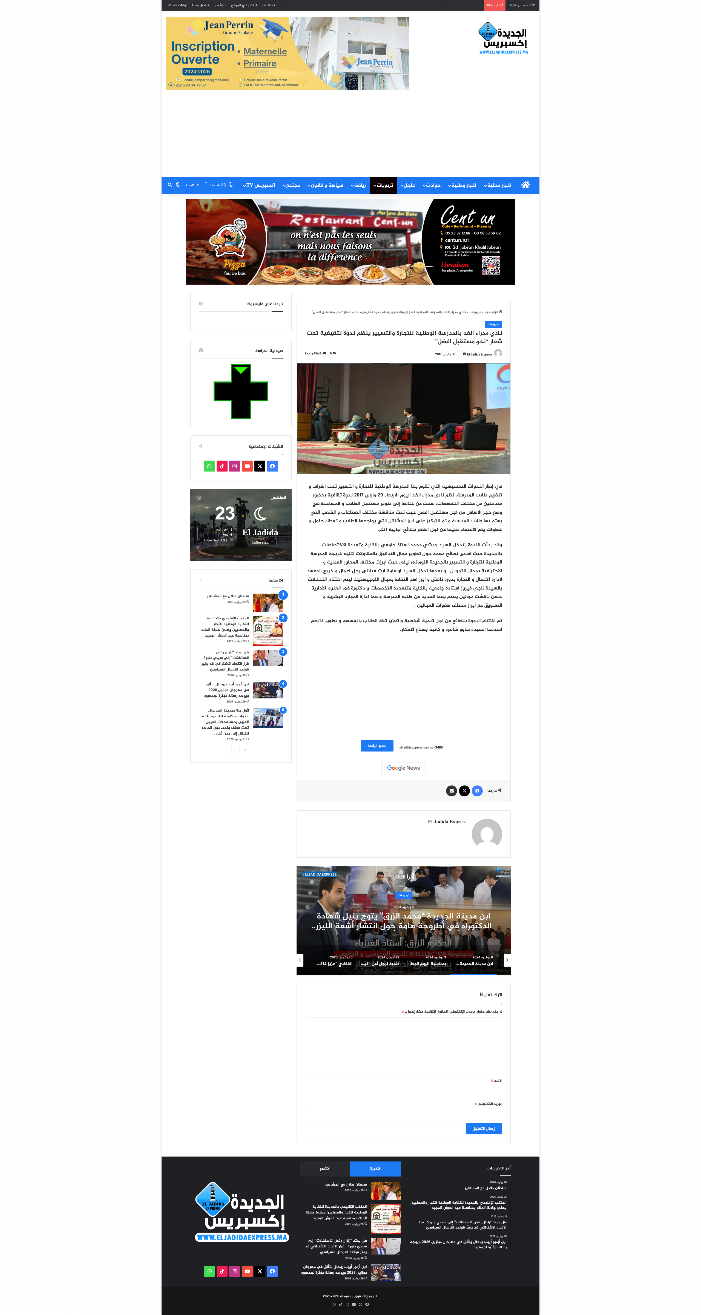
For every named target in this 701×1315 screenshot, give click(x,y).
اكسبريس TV (260, 185)
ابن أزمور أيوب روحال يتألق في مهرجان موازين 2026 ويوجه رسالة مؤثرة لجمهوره (226, 690)
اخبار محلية (499, 185)
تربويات (385, 185)
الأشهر (325, 1169)
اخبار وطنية (464, 185)
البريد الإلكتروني (488, 1104)
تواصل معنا (200, 5)
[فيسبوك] (477, 790)
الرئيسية (492, 312)
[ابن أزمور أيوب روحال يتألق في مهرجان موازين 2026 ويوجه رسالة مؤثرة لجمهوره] (268, 690)
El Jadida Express (479, 354)
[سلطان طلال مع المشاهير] (268, 603)
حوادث (433, 185)
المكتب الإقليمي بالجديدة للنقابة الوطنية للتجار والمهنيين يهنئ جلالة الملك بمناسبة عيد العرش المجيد (225, 627)
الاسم (496, 1081)
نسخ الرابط (377, 746)
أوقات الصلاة (177, 5)
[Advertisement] (350, 136)
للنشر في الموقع (244, 5)
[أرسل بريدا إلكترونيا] (464, 354)
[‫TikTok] (222, 466)
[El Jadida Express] (503, 38)
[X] (464, 790)
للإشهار (220, 5)
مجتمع (293, 185)
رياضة (360, 185)
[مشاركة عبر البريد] (451, 790)
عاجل (409, 185)
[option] (404, 920)
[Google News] (403, 768)
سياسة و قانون (327, 185)
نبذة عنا (268, 5)
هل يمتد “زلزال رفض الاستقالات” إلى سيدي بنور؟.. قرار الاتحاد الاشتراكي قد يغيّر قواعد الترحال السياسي (225, 661)
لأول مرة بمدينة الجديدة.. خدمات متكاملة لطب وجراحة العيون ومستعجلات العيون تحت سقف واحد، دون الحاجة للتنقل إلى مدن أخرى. (380, 5)
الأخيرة (375, 1169)
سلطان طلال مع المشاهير (228, 596)
